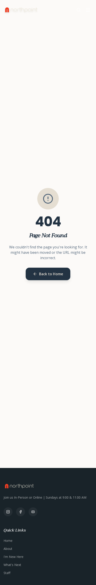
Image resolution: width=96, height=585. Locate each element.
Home (8, 540)
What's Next (12, 565)
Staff (7, 573)
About (8, 549)
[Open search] (79, 10)
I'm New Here (13, 557)
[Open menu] (87, 9)
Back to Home (51, 273)
